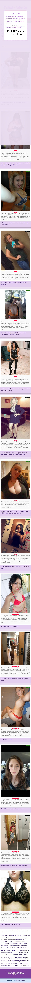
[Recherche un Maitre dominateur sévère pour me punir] (15, 649)
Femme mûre (16, 943)
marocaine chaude (18, 945)
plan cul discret (17, 950)
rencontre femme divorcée (17, 960)
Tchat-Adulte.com (9, 971)
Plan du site (15, 974)
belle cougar (23, 938)
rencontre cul (9, 958)
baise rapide (10, 938)
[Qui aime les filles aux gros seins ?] (15, 891)
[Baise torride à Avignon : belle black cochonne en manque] (15, 536)
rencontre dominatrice (6, 960)
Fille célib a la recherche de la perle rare (12, 809)
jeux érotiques (11, 945)
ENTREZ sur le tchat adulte (15, 33)
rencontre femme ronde (9, 961)
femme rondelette (4, 945)
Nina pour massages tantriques (10, 626)
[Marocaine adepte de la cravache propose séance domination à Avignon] (15, 358)
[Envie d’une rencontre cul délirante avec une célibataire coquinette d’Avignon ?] (15, 305)
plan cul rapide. (25, 950)
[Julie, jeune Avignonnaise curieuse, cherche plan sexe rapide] (15, 191)
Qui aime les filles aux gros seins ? (11, 924)
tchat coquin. (15, 965)
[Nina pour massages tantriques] (15, 594)
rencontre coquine (16, 957)
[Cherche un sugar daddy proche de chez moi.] (15, 833)
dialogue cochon (7, 941)
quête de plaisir (8, 955)
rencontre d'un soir (16, 958)
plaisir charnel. (7, 947)
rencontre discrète (24, 958)
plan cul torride (8, 952)
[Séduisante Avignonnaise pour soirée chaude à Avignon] (15, 251)
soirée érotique (6, 965)
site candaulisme (20, 980)
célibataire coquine (19, 939)
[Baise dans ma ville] (15, 707)
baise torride (16, 938)
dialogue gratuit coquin (19, 941)
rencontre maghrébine (5, 963)
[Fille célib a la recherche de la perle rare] (15, 771)
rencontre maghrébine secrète (17, 963)
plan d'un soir (16, 952)
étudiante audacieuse (25, 965)
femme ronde (24, 943)
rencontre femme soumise (20, 961)
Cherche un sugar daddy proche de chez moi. (14, 865)
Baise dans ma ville (6, 739)
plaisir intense (16, 947)
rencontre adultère (20, 955)
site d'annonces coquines (14, 929)
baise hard (3, 938)
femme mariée (8, 943)
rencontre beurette (5, 957)
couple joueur (12, 939)
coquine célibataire (5, 939)
